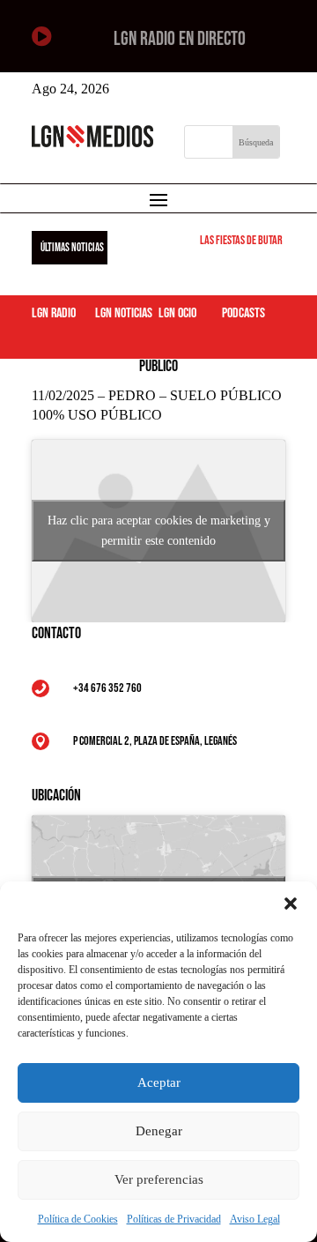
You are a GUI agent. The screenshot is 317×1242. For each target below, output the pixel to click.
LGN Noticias (123, 313)
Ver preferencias (158, 1179)
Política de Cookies (78, 1219)
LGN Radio (54, 313)
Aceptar (159, 1082)
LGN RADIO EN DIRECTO (180, 39)
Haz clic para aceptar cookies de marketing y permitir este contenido (159, 530)
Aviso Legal (255, 1219)
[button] (290, 903)
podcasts (243, 313)
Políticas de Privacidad (174, 1219)
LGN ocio (177, 313)
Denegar (159, 1131)
